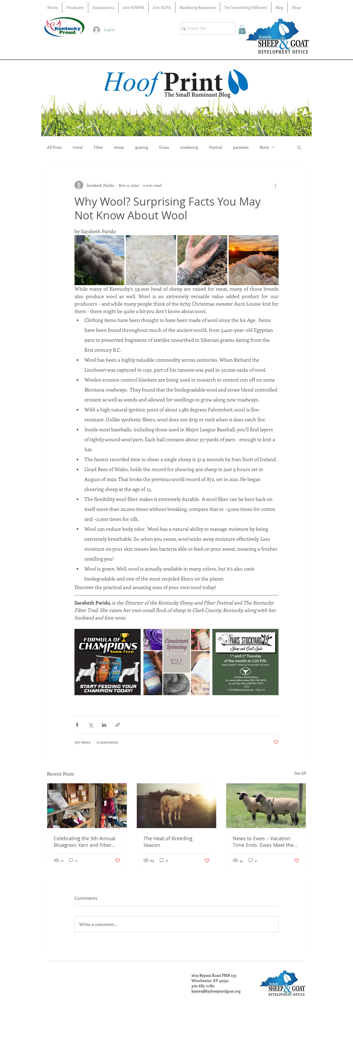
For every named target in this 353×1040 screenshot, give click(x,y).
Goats (164, 147)
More (264, 147)
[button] (299, 147)
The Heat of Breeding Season (167, 841)
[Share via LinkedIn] (104, 725)
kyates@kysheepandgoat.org (215, 991)
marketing (189, 147)
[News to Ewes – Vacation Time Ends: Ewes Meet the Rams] (266, 805)
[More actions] (275, 185)
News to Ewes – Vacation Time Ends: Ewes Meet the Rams (263, 841)
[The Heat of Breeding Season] (176, 805)
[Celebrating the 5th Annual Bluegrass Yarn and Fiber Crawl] (87, 805)
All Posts (54, 147)
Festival (215, 147)
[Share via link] (117, 725)
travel (78, 147)
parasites (240, 147)
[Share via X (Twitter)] (90, 725)
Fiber (98, 147)
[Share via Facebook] (77, 725)
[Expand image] (133, 636)
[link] (242, 29)
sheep (119, 147)
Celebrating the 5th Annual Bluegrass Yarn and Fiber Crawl (85, 841)
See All (300, 773)
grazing (141, 147)
